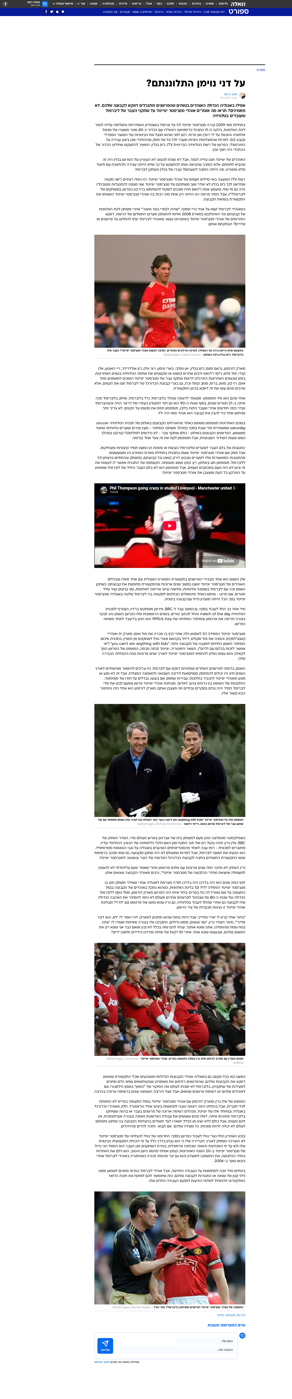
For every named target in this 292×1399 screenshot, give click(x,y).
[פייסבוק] (46, 11)
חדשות (223, 3)
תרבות (183, 3)
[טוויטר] (51, 11)
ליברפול (240, 1315)
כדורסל (159, 12)
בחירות (196, 3)
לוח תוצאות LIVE (214, 12)
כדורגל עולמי (174, 12)
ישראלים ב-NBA (142, 12)
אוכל (149, 3)
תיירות (123, 3)
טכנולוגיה (108, 3)
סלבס (170, 3)
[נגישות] (5, 4)
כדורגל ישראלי (192, 12)
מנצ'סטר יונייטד (226, 1315)
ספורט (210, 3)
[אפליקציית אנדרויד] (62, 11)
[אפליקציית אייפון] (57, 11)
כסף (159, 3)
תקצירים (125, 12)
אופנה (94, 3)
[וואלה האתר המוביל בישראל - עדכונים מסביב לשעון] (238, 4)
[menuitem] (221, 4)
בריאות (136, 3)
